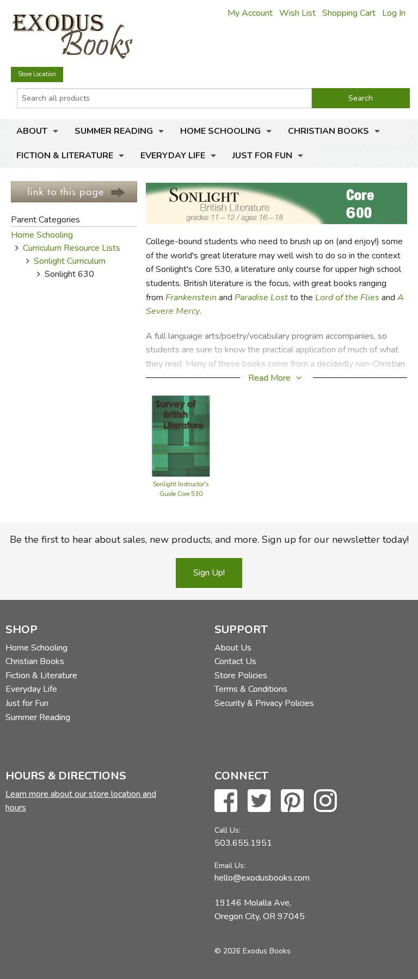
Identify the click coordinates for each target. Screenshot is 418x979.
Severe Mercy (173, 311)
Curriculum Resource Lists (71, 248)
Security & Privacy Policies (264, 703)
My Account (250, 13)
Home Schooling (220, 131)
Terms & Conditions (250, 689)
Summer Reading (114, 131)
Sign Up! (209, 573)
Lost (279, 297)
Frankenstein (191, 297)
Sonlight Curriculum (70, 261)
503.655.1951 (243, 843)
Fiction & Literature (64, 156)
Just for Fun (262, 156)
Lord (324, 297)
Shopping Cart (349, 13)
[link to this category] (74, 191)
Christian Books (328, 131)
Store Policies (240, 675)
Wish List (297, 13)
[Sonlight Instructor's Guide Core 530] (181, 436)
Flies (369, 297)
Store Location (37, 74)
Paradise (251, 297)
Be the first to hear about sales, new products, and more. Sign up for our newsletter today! (209, 539)
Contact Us (235, 661)
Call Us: (227, 830)
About (31, 131)
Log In (393, 13)
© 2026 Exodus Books (252, 951)
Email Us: (229, 865)
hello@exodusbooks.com (262, 878)
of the (346, 297)
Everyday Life (172, 156)
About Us (232, 648)
